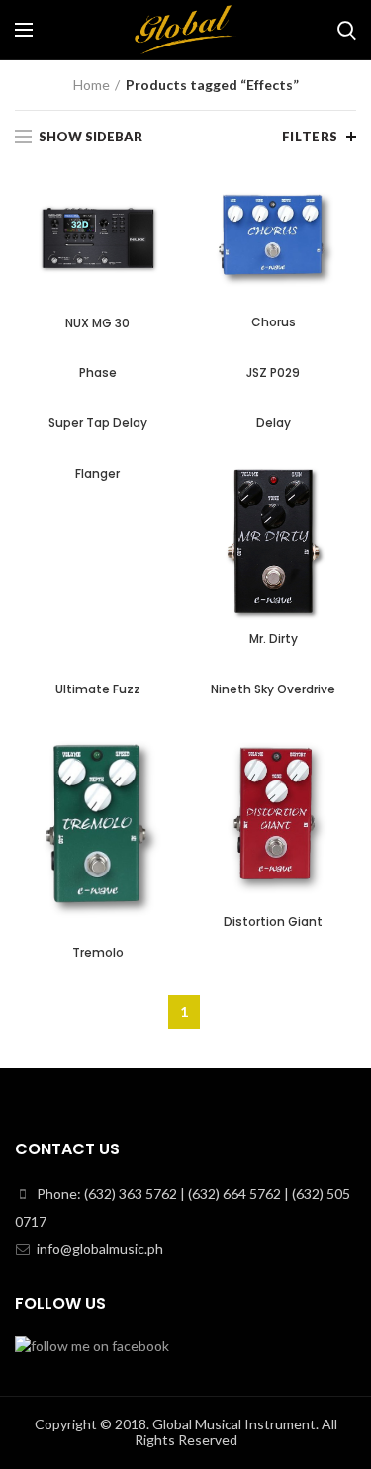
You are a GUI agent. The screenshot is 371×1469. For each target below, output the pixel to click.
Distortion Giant (273, 922)
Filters (310, 136)
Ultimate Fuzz (97, 689)
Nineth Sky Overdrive (273, 689)
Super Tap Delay (97, 423)
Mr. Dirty (273, 639)
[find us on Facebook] (92, 1343)
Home (91, 84)
